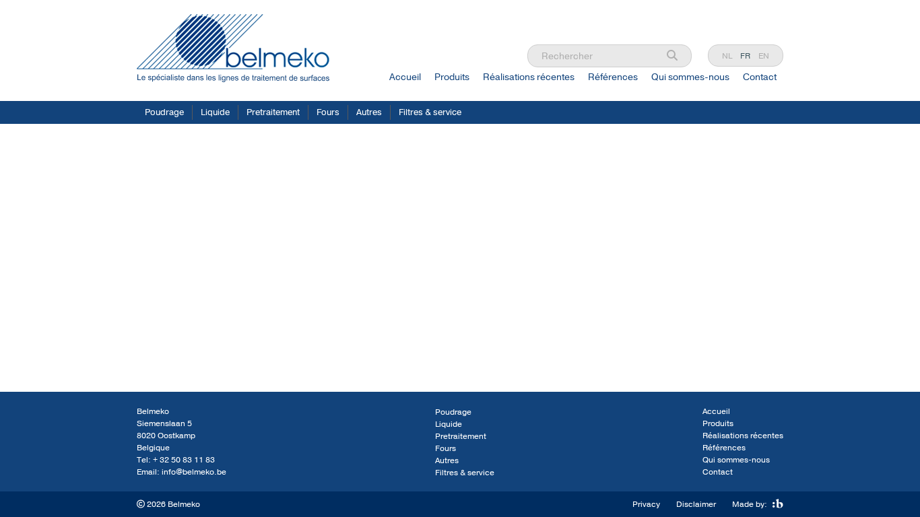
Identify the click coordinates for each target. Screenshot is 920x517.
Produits (451, 77)
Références (613, 77)
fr (745, 55)
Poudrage (164, 112)
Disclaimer (696, 504)
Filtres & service (430, 112)
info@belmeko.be (194, 472)
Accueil (405, 77)
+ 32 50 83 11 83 (184, 459)
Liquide (215, 112)
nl (727, 55)
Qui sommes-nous (690, 77)
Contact (760, 77)
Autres (369, 112)
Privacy (646, 504)
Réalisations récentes (528, 77)
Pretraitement (273, 112)
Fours (328, 112)
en (763, 55)
